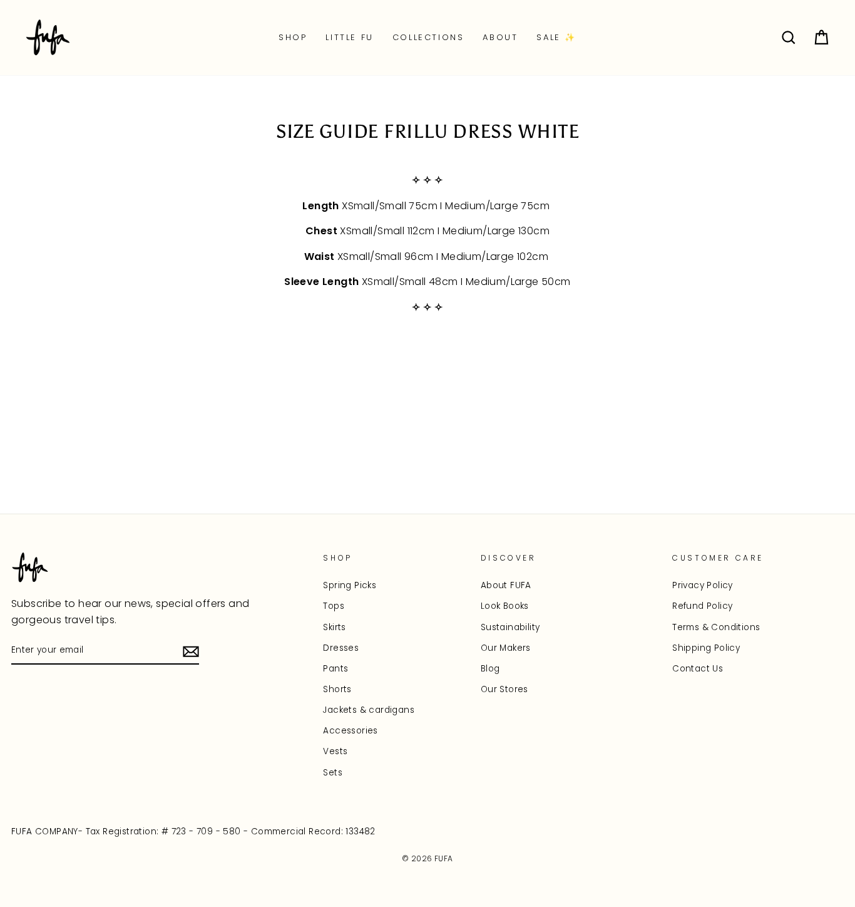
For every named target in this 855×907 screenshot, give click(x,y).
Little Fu (349, 37)
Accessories (350, 731)
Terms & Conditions (716, 627)
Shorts (337, 689)
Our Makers (506, 648)
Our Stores (504, 689)
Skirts (334, 627)
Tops (333, 606)
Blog (490, 669)
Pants (335, 669)
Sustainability (510, 627)
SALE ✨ (556, 37)
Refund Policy (702, 606)
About (500, 37)
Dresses (341, 648)
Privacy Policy (702, 585)
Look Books (505, 606)
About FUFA (506, 585)
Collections (428, 37)
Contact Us (697, 669)
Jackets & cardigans (368, 710)
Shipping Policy (706, 648)
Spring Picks (349, 585)
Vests (335, 751)
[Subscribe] (191, 651)
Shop (293, 37)
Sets (332, 773)
